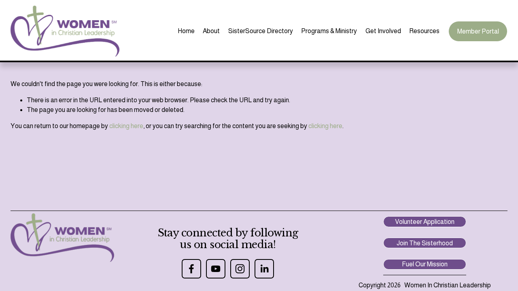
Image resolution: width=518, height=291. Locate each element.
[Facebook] (191, 268)
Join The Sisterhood (425, 243)
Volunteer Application (424, 221)
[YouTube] (215, 268)
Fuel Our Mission (425, 264)
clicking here (126, 125)
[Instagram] (240, 268)
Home (186, 30)
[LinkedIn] (264, 268)
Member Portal (478, 31)
